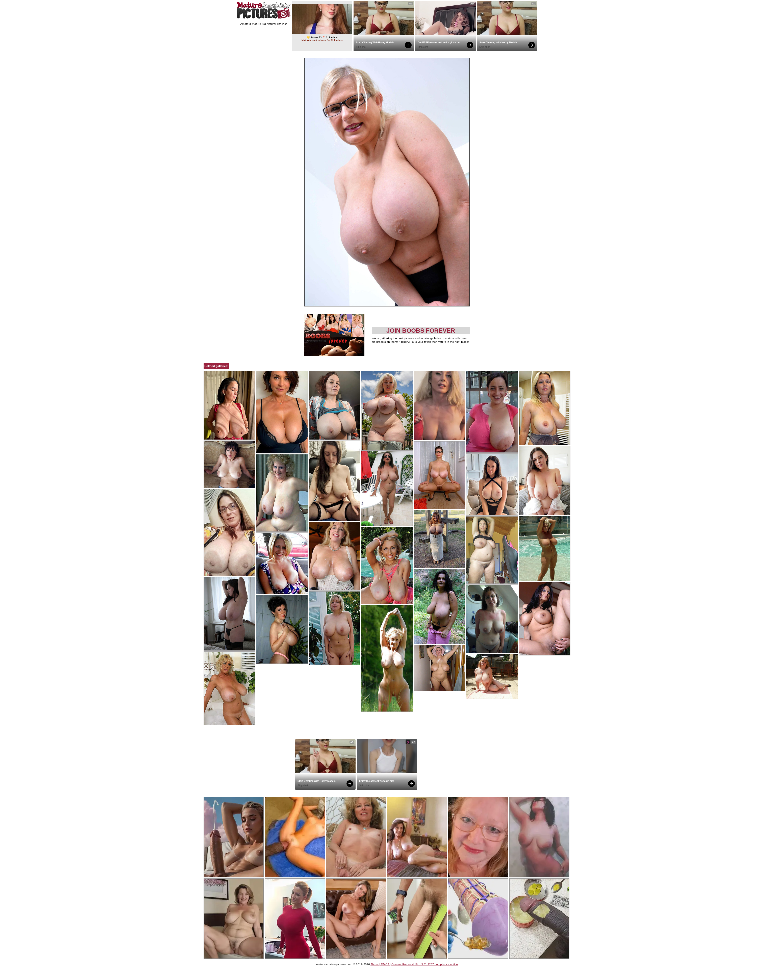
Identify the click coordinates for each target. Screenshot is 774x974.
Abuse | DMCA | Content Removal (392, 964)
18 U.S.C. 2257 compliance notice (436, 964)
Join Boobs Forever (420, 330)
